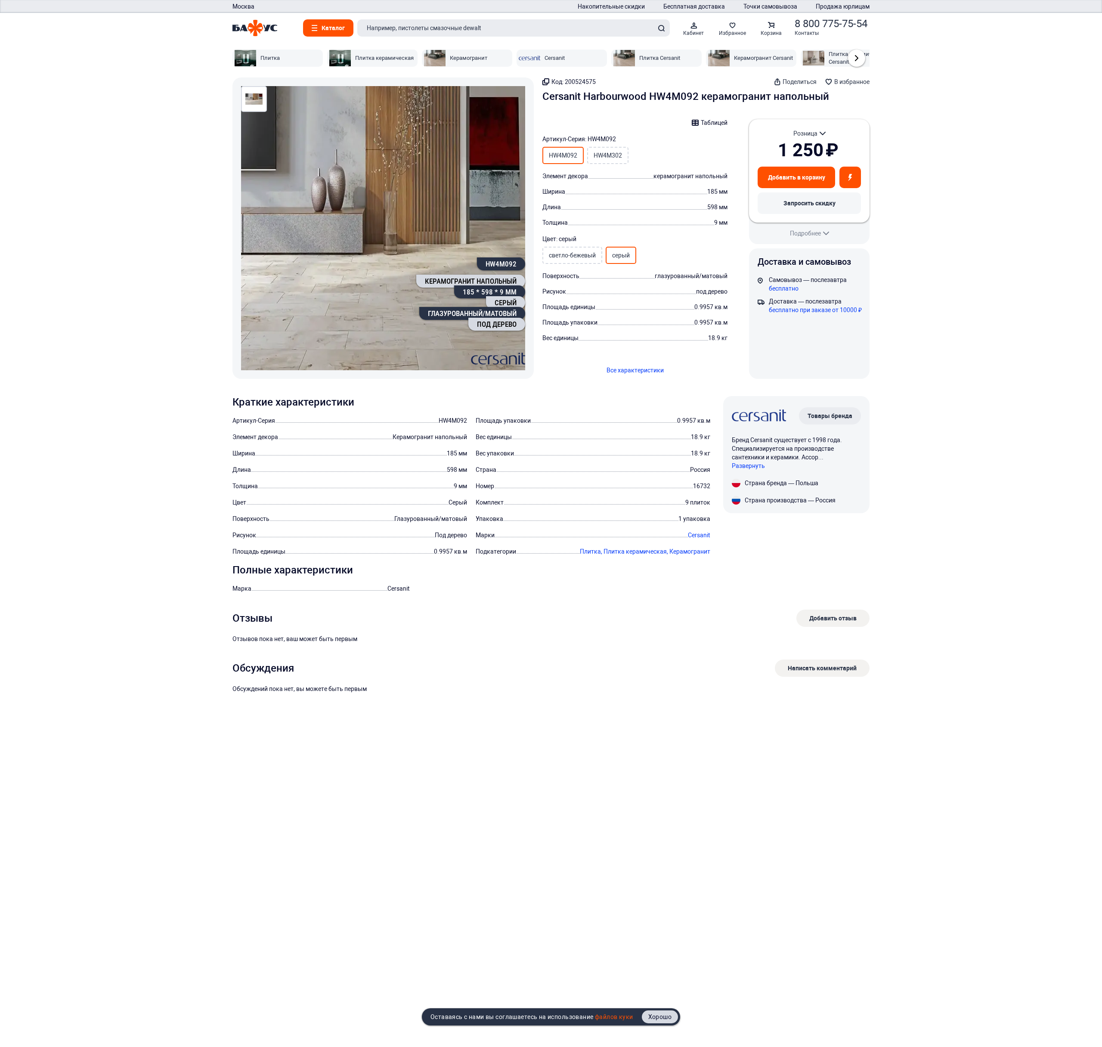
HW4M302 (608, 155)
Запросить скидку (809, 203)
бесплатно (784, 288)
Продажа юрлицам (843, 6)
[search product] (661, 28)
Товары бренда (830, 416)
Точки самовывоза (770, 6)
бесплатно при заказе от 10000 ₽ (815, 310)
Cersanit (699, 535)
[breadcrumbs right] (856, 58)
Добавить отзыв (833, 618)
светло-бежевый (572, 255)
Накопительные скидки (611, 6)
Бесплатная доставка (694, 6)
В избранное (852, 81)
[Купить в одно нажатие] (850, 177)
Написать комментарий (822, 668)
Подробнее (805, 233)
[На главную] (254, 28)
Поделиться (800, 81)
